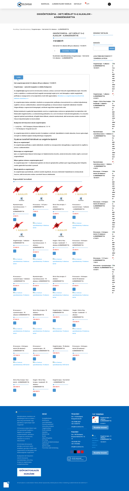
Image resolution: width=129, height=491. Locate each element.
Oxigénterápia (46, 428)
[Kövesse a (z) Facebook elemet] (71, 451)
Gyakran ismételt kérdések (50, 442)
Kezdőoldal (45, 4)
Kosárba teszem (69, 51)
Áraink (44, 436)
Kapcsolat (77, 4)
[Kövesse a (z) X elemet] (75, 451)
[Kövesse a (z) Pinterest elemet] (82, 451)
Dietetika (44, 432)
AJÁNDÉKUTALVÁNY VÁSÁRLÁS (61, 4)
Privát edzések (46, 430)
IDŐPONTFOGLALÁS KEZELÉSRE (29, 472)
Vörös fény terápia (48, 426)
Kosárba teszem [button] (14, 219)
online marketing (63, 483)
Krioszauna (45, 420)
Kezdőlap (16, 29)
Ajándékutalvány (25, 29)
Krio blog (45, 440)
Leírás (19, 77)
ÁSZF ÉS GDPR (46, 446)
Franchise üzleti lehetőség (50, 448)
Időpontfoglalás (47, 438)
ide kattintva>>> (83, 483)
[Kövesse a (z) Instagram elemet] (78, 451)
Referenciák (45, 434)
